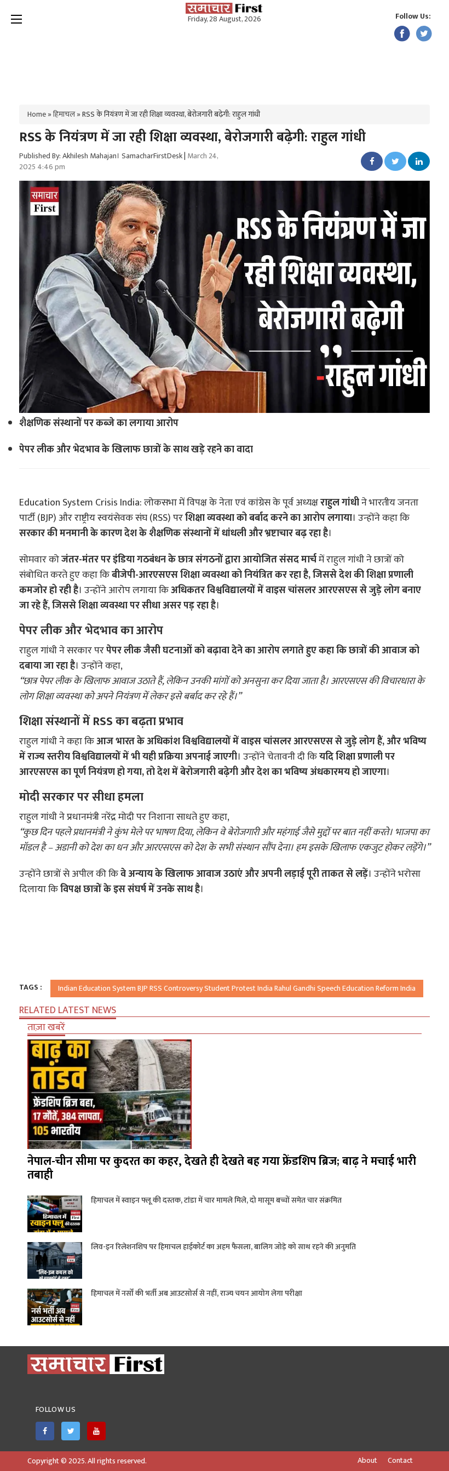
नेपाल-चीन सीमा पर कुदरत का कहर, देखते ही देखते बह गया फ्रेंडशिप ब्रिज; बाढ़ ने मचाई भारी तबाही (221, 1168)
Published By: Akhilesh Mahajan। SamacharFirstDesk (100, 156)
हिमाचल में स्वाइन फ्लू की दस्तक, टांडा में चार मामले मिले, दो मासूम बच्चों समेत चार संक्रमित (216, 1200)
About (367, 1461)
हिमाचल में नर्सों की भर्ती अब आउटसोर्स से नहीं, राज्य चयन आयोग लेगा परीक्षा (196, 1293)
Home (36, 114)
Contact (400, 1461)
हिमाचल (64, 114)
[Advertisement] (224, 60)
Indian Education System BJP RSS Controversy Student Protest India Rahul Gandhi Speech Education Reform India (237, 988)
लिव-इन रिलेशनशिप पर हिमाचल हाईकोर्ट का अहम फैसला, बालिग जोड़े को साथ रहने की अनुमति (223, 1246)
